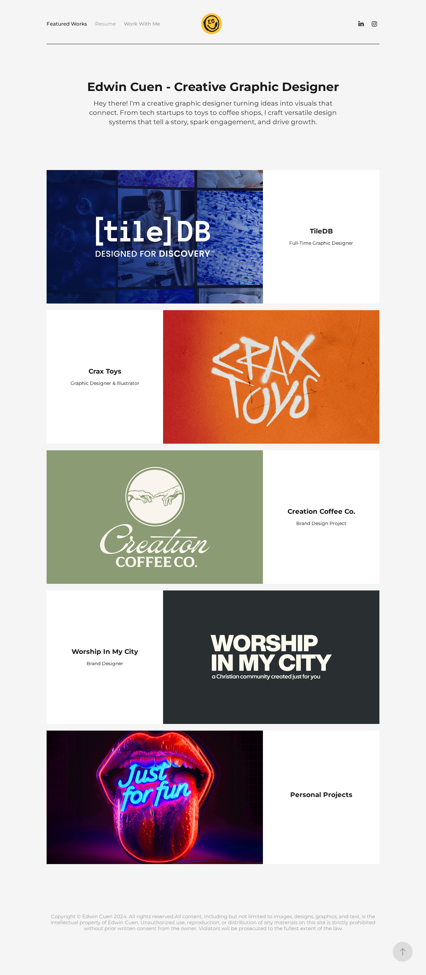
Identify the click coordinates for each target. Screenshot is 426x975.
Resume (105, 24)
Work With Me (142, 24)
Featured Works (67, 24)
